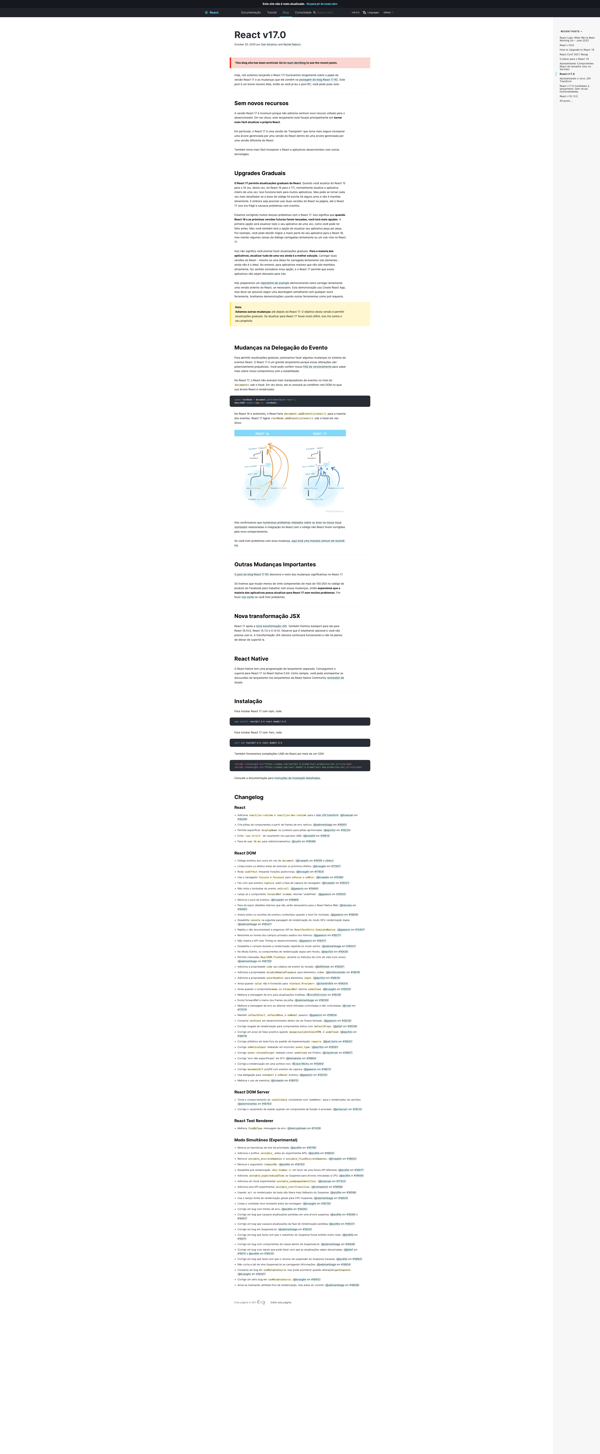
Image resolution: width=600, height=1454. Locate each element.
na (324, 522)
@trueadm (302, 860)
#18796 (311, 1147)
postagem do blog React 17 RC (318, 79)
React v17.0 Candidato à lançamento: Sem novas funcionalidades (574, 88)
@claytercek (330, 1052)
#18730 (325, 1203)
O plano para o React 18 (574, 58)
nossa (330, 522)
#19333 (322, 1074)
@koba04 (309, 835)
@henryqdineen (297, 1128)
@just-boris (331, 1041)
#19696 (337, 1186)
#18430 (342, 951)
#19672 (326, 1069)
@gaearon (298, 888)
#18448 (349, 1244)
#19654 (331, 1015)
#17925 (319, 871)
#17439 (316, 1128)
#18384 (351, 1214)
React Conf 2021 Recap (574, 54)
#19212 (357, 1109)
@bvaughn (320, 866)
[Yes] (259, 1302)
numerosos (270, 522)
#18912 (315, 1279)
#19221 (344, 882)
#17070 (242, 1009)
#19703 (299, 1164)
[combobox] (331, 12)
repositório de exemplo (275, 283)
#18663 (356, 1258)
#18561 (342, 824)
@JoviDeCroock (317, 994)
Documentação (251, 12)
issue (338, 522)
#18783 (266, 1103)
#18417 (321, 940)
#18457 (242, 1218)
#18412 (307, 1229)
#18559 (323, 1000)
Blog (286, 12)
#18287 (339, 966)
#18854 (345, 1264)
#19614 (324, 835)
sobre (307, 522)
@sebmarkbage (323, 824)
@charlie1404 (325, 983)
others (329, 860)
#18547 (266, 924)
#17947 (335, 866)
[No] (263, 1302)
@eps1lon (330, 830)
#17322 (340, 1181)
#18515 (242, 1253)
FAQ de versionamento (317, 366)
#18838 (354, 1285)
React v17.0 (567, 73)
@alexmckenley (247, 1103)
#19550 (340, 894)
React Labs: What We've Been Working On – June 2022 (577, 39)
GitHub (387, 12)
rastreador (241, 527)
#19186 (338, 877)
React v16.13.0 (569, 96)
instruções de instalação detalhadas (297, 778)
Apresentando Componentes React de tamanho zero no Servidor (577, 66)
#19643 (342, 1198)
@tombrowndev (336, 972)
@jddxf (338, 1026)
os (313, 522)
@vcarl (347, 1005)
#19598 (310, 841)
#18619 (355, 972)
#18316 (336, 994)
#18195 (318, 860)
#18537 (349, 1223)
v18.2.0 (355, 12)
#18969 (293, 899)
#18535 (268, 1253)
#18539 (352, 1026)
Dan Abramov (269, 44)
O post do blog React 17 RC (251, 574)
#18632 (347, 1041)
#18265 (302, 1209)
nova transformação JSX (271, 626)
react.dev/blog (296, 62)
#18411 (241, 1238)
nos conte (248, 597)
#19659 (353, 914)
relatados (297, 522)
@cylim (296, 841)
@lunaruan (347, 815)
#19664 (311, 1058)
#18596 (351, 1192)
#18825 (329, 1153)
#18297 (260, 1273)
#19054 (342, 983)
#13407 (359, 929)
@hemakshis (294, 1058)
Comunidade (303, 12)
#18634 (334, 977)
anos (319, 522)
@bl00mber (323, 966)
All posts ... (566, 100)
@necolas (346, 905)
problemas (284, 522)
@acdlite (296, 1147)
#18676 (242, 1035)
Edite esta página (281, 1302)
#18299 (242, 819)
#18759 (266, 961)
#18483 (242, 909)
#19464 (313, 888)
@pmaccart (341, 1109)
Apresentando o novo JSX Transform (575, 80)
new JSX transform (327, 815)
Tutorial (272, 12)
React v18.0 (567, 45)
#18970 (293, 1080)
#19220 (346, 1020)
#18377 (336, 935)
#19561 (333, 1047)
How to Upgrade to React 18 (577, 49)
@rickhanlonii (320, 1186)
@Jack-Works (301, 1063)
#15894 (318, 1063)
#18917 (359, 1169)
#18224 (345, 830)
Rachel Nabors (292, 44)
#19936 (358, 1175)
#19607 (347, 1052)
